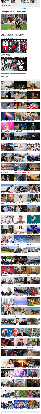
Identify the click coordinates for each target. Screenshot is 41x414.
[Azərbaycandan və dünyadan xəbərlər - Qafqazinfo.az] (6, 5)
